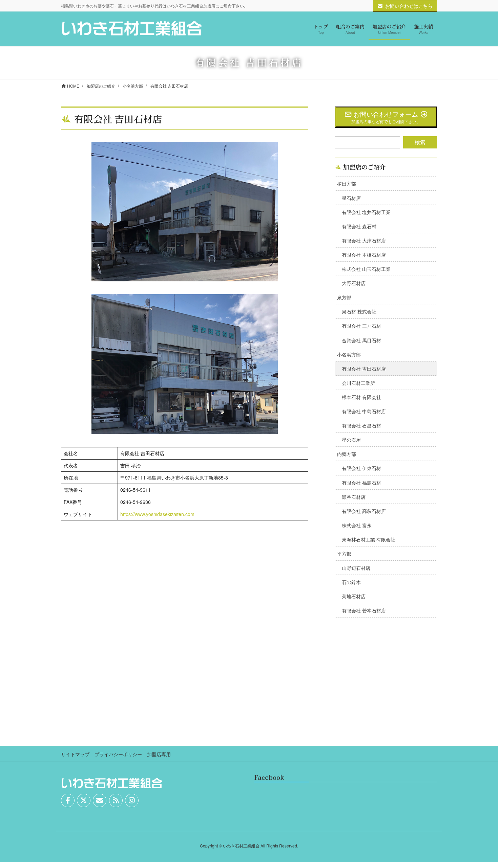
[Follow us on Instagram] (132, 800)
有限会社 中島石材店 (364, 411)
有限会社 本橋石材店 (364, 254)
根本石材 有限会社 (361, 397)
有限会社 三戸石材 (361, 325)
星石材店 (351, 197)
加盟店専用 (159, 754)
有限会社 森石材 (359, 226)
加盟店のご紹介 (364, 166)
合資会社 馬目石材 (361, 340)
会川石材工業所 (358, 382)
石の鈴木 (351, 582)
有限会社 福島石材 (361, 482)
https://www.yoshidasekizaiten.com (157, 514)
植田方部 (346, 183)
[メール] (99, 800)
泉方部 (344, 297)
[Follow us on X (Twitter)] (83, 800)
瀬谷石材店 (354, 496)
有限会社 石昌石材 (361, 425)
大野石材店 (354, 283)
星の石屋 (351, 439)
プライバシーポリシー (118, 754)
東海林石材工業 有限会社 (368, 539)
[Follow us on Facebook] (68, 800)
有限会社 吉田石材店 (364, 368)
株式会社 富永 (357, 525)
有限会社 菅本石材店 (364, 610)
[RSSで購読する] (116, 800)
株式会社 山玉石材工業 (366, 268)
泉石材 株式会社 (359, 311)
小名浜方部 (349, 354)
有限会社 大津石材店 (364, 240)
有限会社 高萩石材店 (364, 511)
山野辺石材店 (356, 567)
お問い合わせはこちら (409, 5)
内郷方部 (346, 453)
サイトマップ (75, 754)
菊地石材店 (354, 596)
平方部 (344, 553)
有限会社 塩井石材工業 (366, 212)
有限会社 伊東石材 (361, 468)
